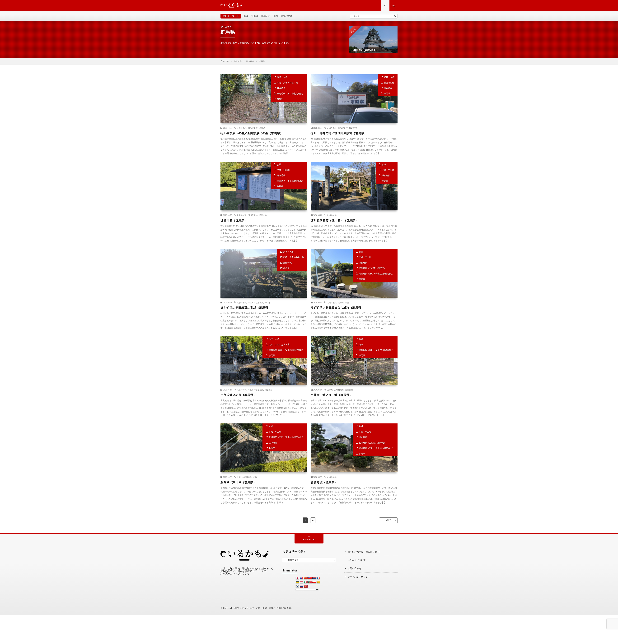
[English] (302, 578)
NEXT (388, 520)
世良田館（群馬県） (233, 220)
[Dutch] (314, 578)
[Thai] (302, 586)
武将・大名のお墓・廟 (287, 82)
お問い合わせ (354, 568)
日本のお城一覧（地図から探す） (364, 551)
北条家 (341, 302)
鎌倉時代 (281, 88)
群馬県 (280, 99)
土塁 (347, 302)
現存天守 (265, 16)
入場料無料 (241, 128)
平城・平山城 (283, 170)
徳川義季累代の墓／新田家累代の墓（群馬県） (251, 133)
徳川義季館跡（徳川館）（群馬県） (334, 220)
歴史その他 (389, 82)
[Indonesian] (302, 582)
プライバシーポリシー (359, 576)
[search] (395, 16)
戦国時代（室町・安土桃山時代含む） (376, 273)
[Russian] (314, 582)
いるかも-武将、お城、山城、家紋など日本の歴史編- (266, 608)
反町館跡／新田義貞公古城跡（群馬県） (337, 307)
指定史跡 (353, 128)
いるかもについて (357, 560)
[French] (318, 578)
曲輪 (255, 477)
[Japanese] (297, 578)
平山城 (254, 16)
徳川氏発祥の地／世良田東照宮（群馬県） (339, 133)
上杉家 (330, 390)
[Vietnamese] (306, 586)
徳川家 (262, 128)
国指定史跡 (286, 16)
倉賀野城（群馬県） (324, 482)
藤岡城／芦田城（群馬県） (238, 482)
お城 (279, 164)
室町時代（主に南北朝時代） (290, 93)
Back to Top (309, 539)
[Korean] (297, 586)
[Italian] (306, 582)
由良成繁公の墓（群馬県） (238, 395)
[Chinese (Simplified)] (306, 578)
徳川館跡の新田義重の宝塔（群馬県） (245, 307)
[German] (297, 582)
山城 (245, 16)
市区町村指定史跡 (255, 302)
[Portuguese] (310, 582)
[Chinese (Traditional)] (310, 578)
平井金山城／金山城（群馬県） (331, 395)
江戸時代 (273, 442)
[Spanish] (318, 582)
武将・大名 (282, 77)
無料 (275, 16)
